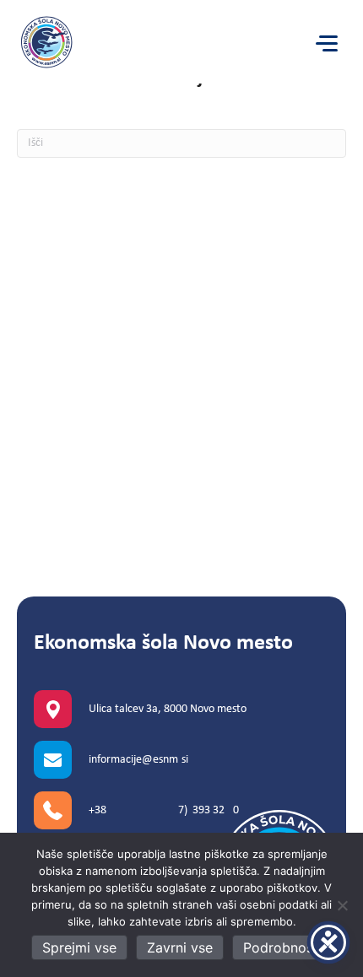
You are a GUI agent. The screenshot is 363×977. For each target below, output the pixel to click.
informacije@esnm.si (138, 759)
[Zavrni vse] (341, 905)
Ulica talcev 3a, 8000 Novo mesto (168, 709)
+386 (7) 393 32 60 (164, 810)
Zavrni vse (180, 947)
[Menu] (326, 44)
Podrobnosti (282, 947)
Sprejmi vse (79, 947)
